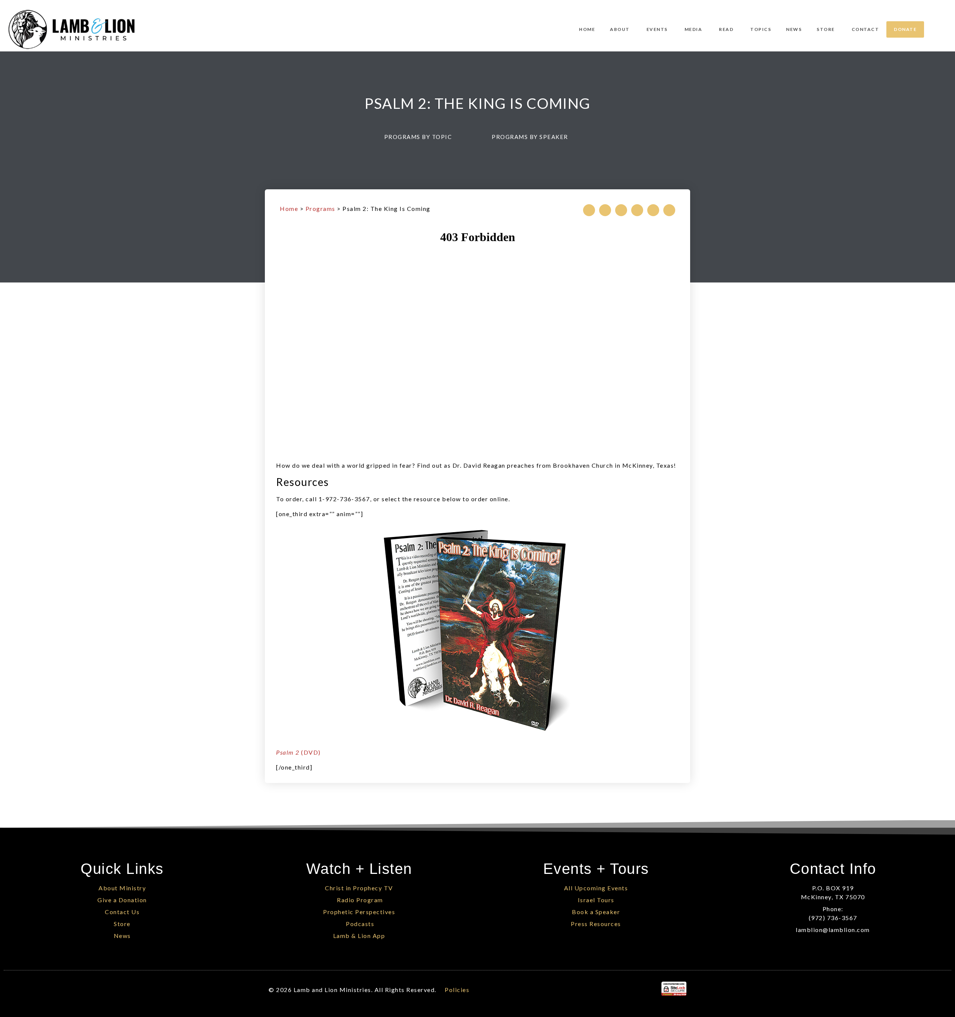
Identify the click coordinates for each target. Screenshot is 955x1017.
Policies (457, 989)
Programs (320, 208)
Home (289, 208)
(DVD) (298, 752)
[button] (421, 137)
